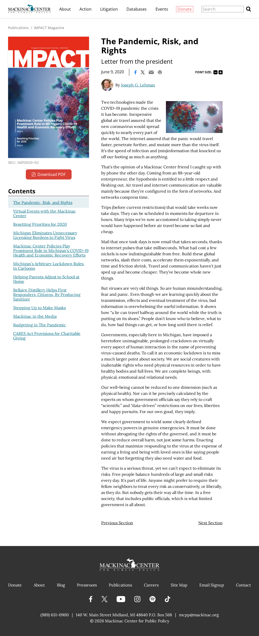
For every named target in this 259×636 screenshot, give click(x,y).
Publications (18, 27)
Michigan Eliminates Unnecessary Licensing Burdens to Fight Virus (45, 235)
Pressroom (87, 584)
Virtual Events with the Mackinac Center (44, 213)
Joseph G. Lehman (138, 84)
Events (162, 9)
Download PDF (51, 174)
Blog (61, 584)
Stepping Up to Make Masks (39, 307)
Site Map (179, 584)
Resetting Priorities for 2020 (40, 224)
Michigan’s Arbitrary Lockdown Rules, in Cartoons (48, 266)
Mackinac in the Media (35, 316)
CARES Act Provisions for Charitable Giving (46, 335)
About (65, 9)
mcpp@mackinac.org (199, 614)
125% (221, 72)
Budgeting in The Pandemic (39, 324)
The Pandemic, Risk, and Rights (42, 202)
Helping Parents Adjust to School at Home (46, 279)
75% (215, 72)
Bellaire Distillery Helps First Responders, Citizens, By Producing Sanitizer (46, 294)
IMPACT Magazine (49, 27)
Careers (151, 584)
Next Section (210, 522)
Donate (185, 9)
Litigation (109, 9)
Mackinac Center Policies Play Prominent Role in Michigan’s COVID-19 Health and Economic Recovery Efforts (51, 250)
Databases (136, 9)
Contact (243, 584)
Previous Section (117, 522)
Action (85, 9)
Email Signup (211, 584)
